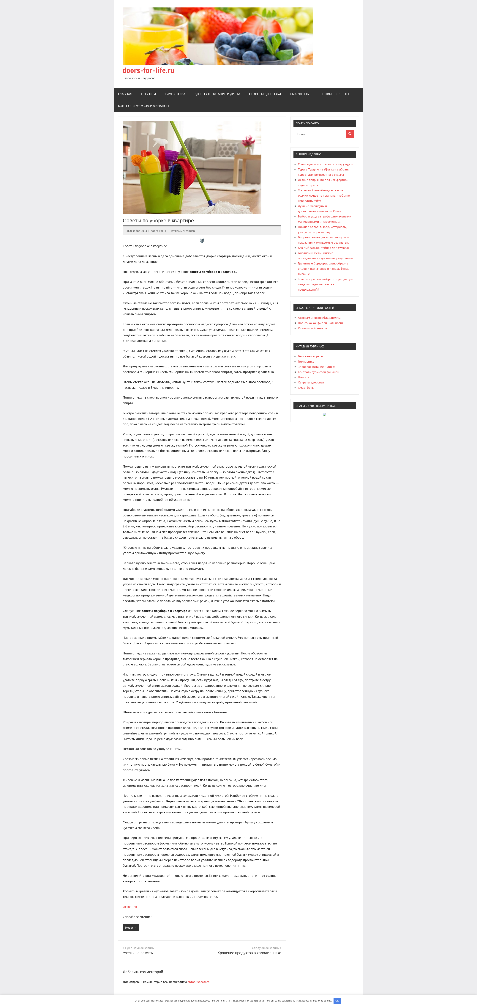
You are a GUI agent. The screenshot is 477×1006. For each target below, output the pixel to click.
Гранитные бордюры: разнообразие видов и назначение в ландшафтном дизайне (324, 268)
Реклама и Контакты (312, 328)
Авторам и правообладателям (319, 317)
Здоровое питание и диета (217, 94)
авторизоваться (198, 981)
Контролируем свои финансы (143, 106)
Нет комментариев (182, 230)
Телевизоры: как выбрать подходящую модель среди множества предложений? (325, 284)
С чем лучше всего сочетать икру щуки (325, 164)
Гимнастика (175, 94)
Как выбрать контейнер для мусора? (323, 247)
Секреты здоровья (265, 94)
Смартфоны (299, 94)
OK (337, 1000)
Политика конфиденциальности (320, 323)
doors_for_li (158, 230)
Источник (130, 906)
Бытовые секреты (333, 94)
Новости (148, 94)
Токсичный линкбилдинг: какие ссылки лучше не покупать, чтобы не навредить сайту (324, 195)
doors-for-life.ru (149, 70)
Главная (125, 94)
